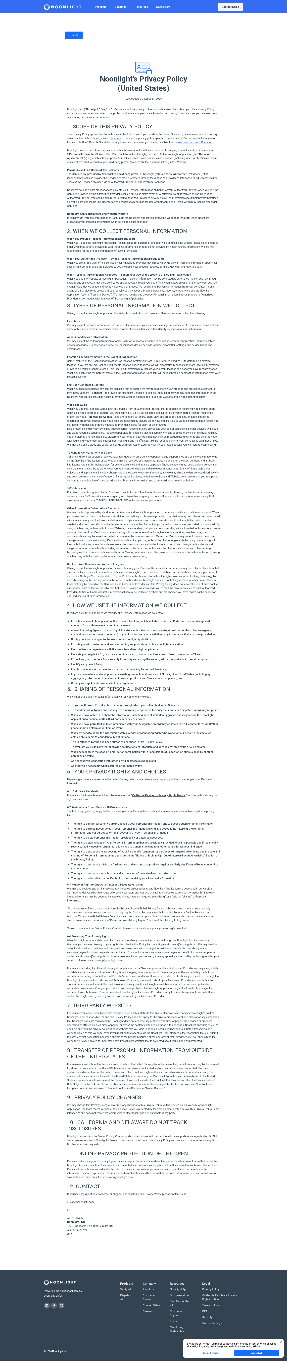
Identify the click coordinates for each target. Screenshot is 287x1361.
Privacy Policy (210, 1289)
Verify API (126, 1289)
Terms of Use (210, 1305)
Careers (148, 1311)
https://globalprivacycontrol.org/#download (162, 928)
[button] (101, 7)
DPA (204, 1311)
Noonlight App (178, 1289)
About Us (148, 1289)
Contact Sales (151, 1305)
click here (115, 138)
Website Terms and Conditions (196, 142)
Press (173, 1321)
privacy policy (139, 556)
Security (207, 1317)
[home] (62, 7)
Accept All (256, 1353)
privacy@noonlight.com (183, 944)
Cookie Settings (80, 576)
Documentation (179, 1295)
